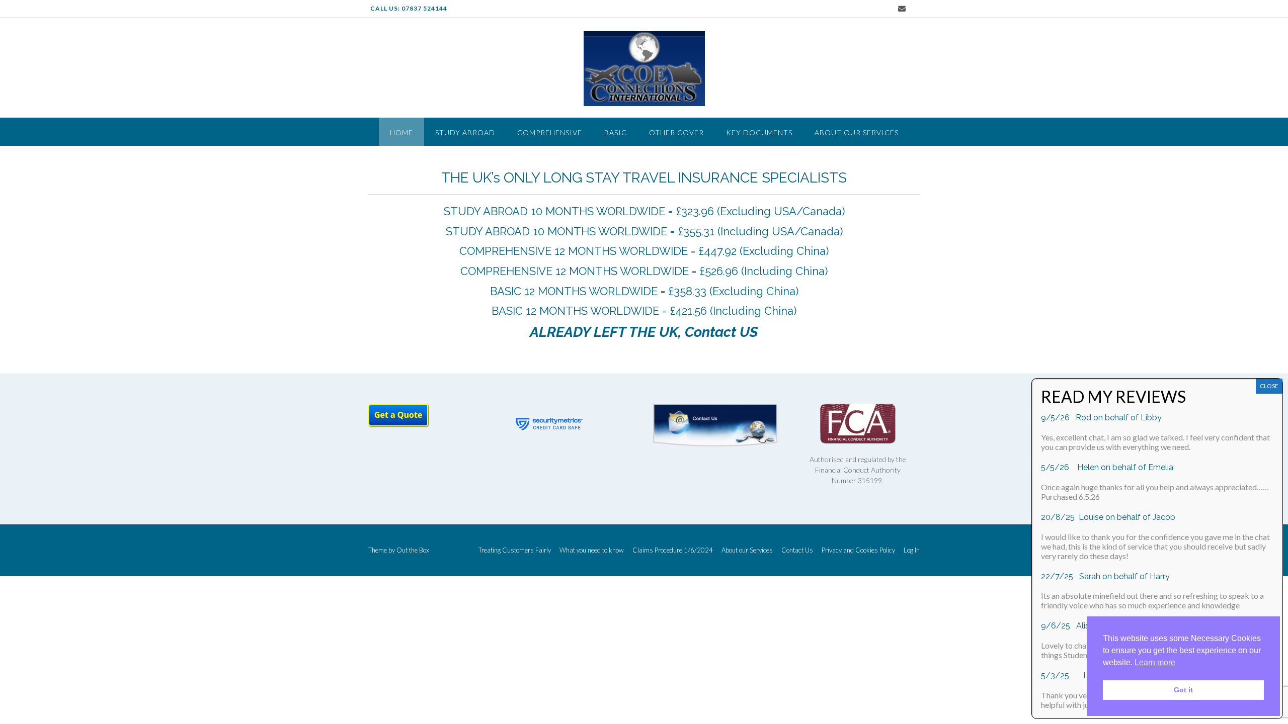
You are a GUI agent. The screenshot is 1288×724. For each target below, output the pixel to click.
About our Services (857, 132)
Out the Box (412, 550)
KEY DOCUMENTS (759, 132)
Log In (912, 550)
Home (401, 132)
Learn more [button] (1155, 662)
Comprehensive (549, 132)
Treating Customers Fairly (514, 550)
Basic (615, 132)
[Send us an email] (902, 9)
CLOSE (1269, 386)
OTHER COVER (676, 132)
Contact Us (797, 550)
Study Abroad (465, 132)
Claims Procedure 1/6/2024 (672, 550)
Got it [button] (1183, 690)
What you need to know (591, 550)
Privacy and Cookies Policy (858, 550)
